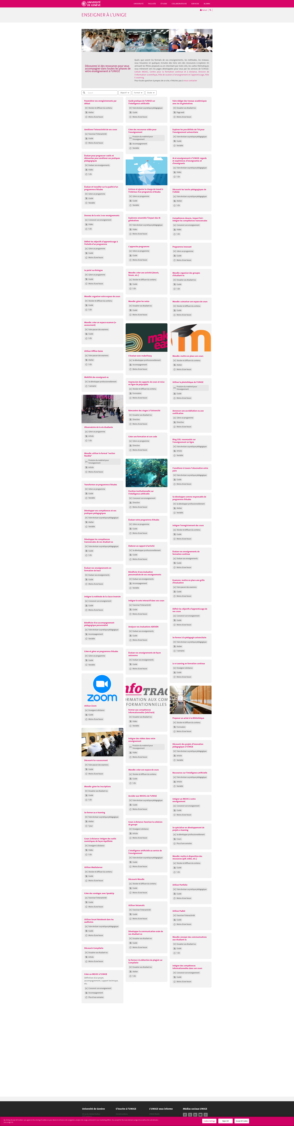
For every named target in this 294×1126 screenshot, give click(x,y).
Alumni (207, 4)
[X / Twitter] (190, 1114)
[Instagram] (205, 1114)
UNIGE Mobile (154, 1114)
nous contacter (190, 80)
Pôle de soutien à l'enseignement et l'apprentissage (181, 74)
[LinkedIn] (195, 1114)
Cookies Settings (209, 1121)
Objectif (123, 92)
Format (137, 92)
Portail (204, 10)
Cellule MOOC (141, 71)
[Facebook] (185, 1114)
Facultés (152, 4)
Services (195, 4)
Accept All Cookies (242, 1121)
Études (164, 4)
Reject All (225, 1121)
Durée (149, 92)
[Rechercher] (210, 10)
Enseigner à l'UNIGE (104, 15)
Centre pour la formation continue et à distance (173, 71)
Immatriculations (122, 1114)
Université (139, 4)
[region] (147, 1121)
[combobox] (124, 92)
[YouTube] (200, 1114)
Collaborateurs (179, 4)
